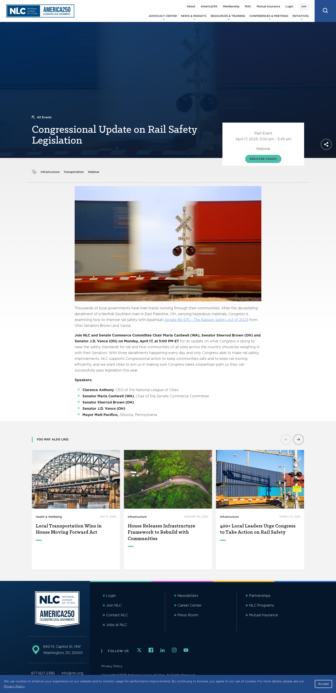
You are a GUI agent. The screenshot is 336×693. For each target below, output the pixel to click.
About (191, 6)
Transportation (74, 171)
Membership (231, 6)
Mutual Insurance (268, 6)
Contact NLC (117, 615)
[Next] (298, 439)
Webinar (93, 171)
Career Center (190, 605)
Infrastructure (50, 171)
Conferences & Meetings (268, 15)
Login (289, 6)
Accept (323, 684)
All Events (44, 117)
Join (304, 6)
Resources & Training (228, 15)
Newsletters (188, 596)
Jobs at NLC (116, 625)
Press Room (188, 615)
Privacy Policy (14, 686)
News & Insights (193, 15)
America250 (209, 6)
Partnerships (259, 596)
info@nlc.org (72, 673)
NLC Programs (261, 605)
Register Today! (263, 158)
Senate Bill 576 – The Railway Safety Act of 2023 (206, 320)
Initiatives (300, 15)
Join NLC (114, 605)
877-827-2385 (43, 673)
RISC (248, 6)
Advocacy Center (163, 15)
